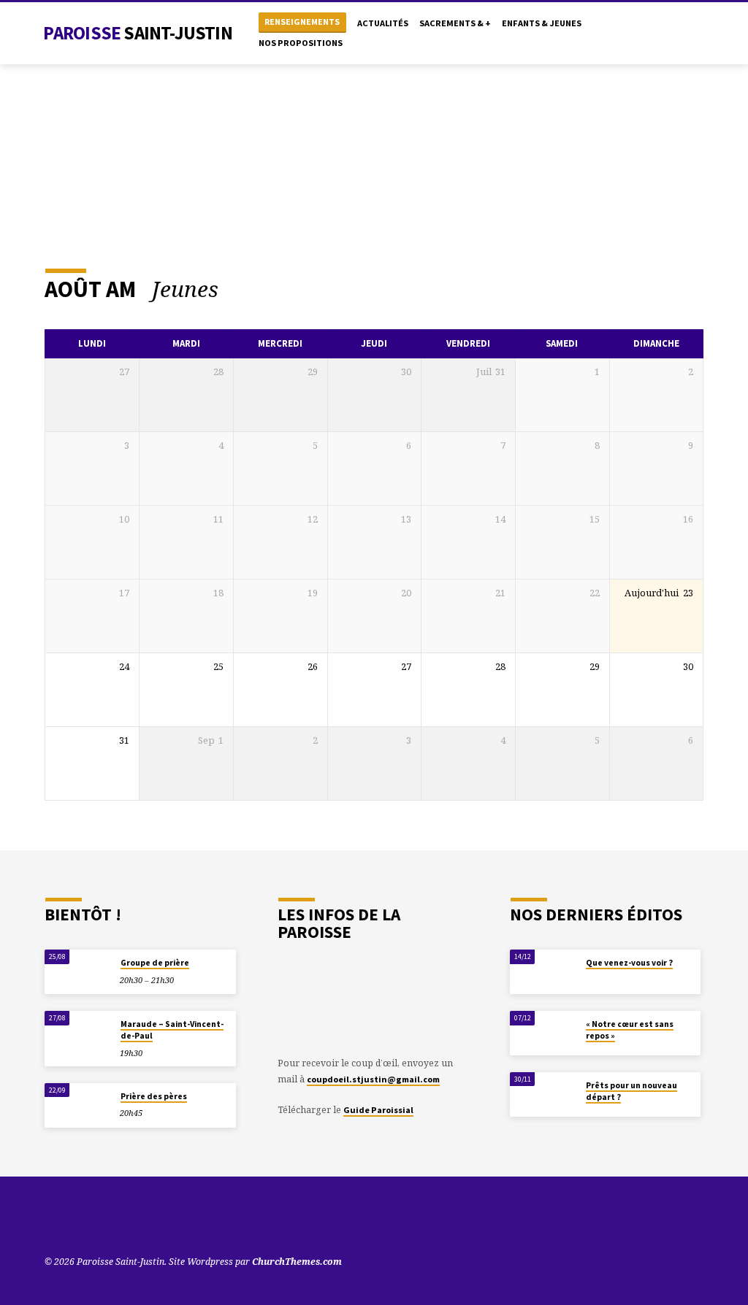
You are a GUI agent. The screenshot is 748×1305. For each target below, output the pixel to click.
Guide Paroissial (378, 1109)
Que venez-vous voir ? (629, 963)
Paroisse (137, 33)
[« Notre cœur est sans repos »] (543, 1033)
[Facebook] (668, 33)
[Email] (697, 33)
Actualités (382, 23)
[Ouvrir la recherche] (622, 34)
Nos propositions (301, 42)
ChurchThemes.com (297, 1261)
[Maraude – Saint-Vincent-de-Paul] (78, 1033)
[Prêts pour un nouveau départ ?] (543, 1094)
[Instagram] (683, 33)
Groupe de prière (155, 963)
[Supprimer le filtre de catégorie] (234, 289)
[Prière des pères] (78, 1105)
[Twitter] (654, 33)
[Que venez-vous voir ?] (543, 972)
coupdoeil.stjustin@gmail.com (373, 1079)
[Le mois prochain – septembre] (657, 288)
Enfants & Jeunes (541, 23)
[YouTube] (639, 33)
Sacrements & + (455, 23)
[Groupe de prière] (78, 972)
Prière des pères (154, 1096)
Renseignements (302, 21)
